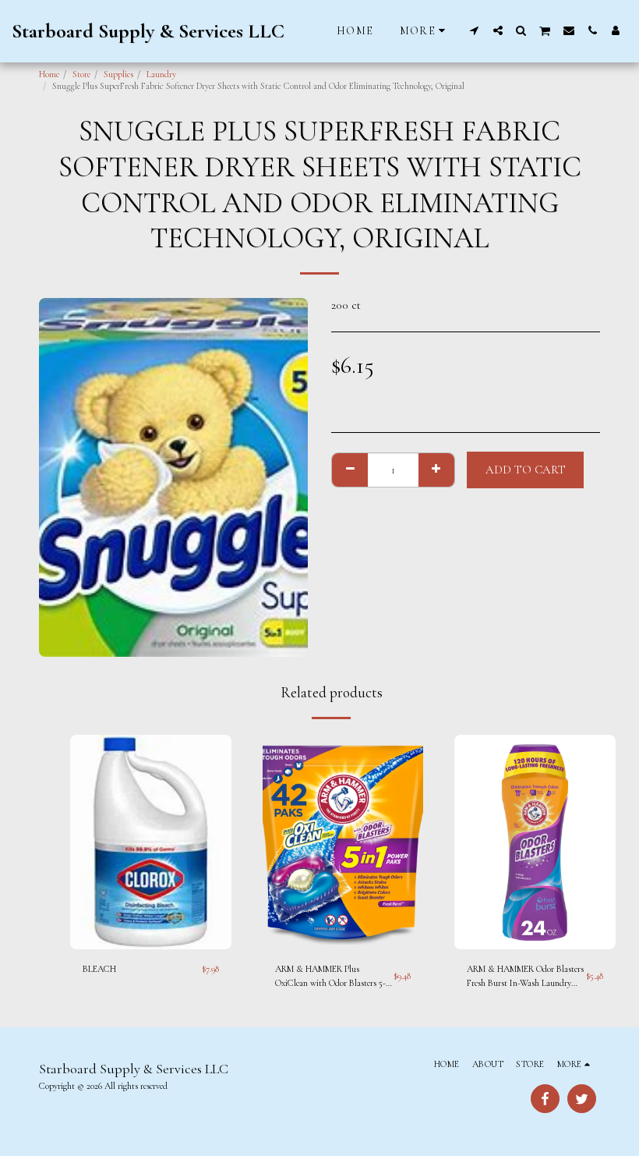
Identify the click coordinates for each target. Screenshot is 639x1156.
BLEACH (99, 968)
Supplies (118, 74)
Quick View (150, 922)
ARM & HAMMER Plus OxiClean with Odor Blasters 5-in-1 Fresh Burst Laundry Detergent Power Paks (330, 976)
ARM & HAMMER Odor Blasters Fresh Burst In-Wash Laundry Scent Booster (525, 976)
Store (81, 74)
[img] (150, 842)
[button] (474, 30)
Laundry (161, 74)
